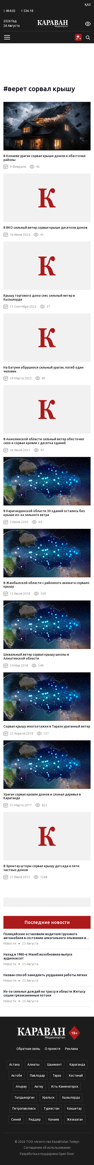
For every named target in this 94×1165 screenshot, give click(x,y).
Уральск (48, 1097)
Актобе (16, 1075)
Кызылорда (71, 1097)
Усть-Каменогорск (64, 1086)
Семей (16, 1119)
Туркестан (51, 1108)
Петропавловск (24, 1108)
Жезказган (75, 1119)
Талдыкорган (24, 1097)
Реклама (71, 1049)
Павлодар (37, 1075)
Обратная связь (28, 1049)
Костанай (76, 1075)
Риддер (35, 1119)
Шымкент (54, 1064)
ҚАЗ (88, 4)
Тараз (57, 1075)
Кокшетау (74, 1108)
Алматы (33, 1064)
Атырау (21, 1086)
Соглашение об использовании (47, 1147)
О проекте (52, 1049)
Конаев (53, 1119)
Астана (14, 1064)
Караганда (77, 1064)
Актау (38, 1086)
